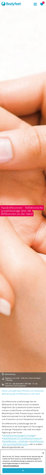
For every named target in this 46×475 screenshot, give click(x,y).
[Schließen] (43, 453)
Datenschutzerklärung (11, 466)
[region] (23, 462)
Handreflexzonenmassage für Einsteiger (19, 435)
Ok (23, 471)
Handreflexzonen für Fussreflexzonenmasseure (22, 438)
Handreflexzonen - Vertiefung (15, 441)
